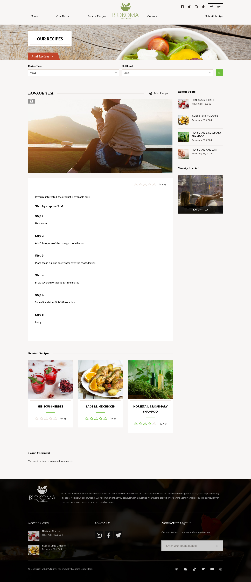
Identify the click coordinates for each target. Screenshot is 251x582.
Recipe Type (35, 65)
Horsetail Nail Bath (205, 149)
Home (34, 16)
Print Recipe (160, 93)
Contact (152, 16)
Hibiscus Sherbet (50, 406)
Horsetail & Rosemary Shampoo (150, 409)
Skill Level (127, 65)
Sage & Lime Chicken (100, 406)
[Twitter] (118, 535)
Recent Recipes (97, 16)
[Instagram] (99, 535)
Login (217, 6)
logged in (47, 461)
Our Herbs (62, 16)
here (87, 196)
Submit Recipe (214, 16)
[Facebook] (109, 535)
